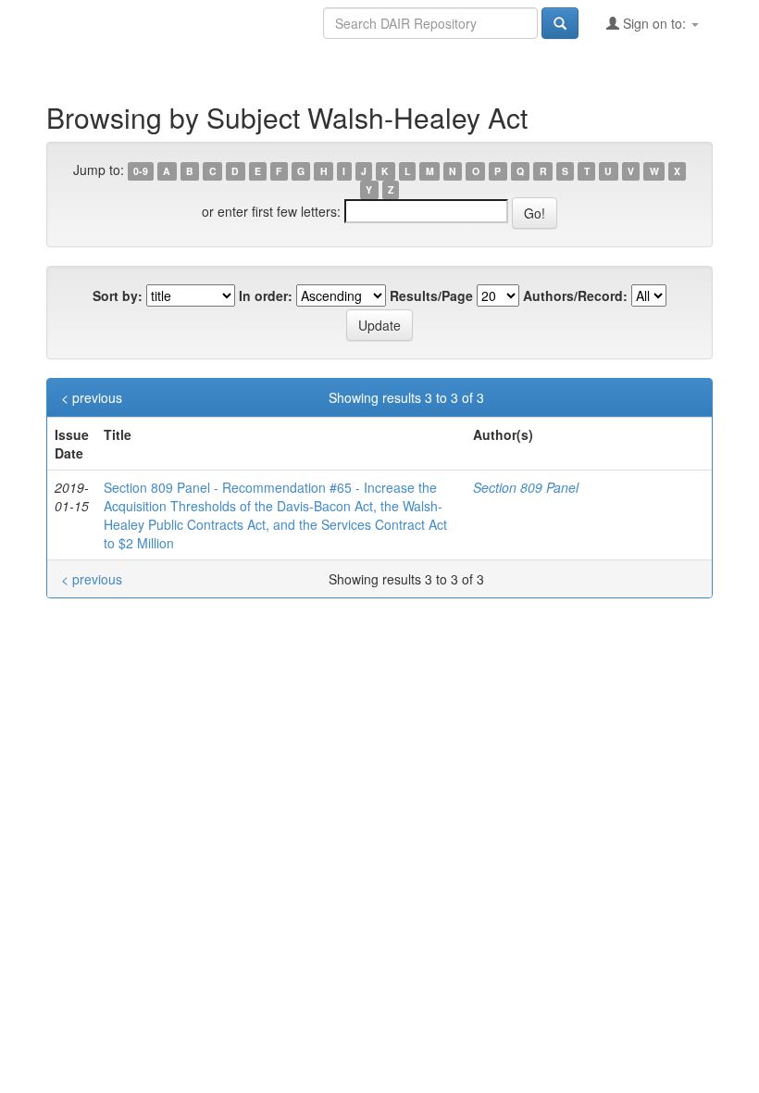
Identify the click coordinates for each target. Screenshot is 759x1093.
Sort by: (118, 295)
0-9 (140, 171)
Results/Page (431, 295)
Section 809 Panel (526, 487)
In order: (265, 295)
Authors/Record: (575, 295)
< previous (91, 397)
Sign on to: (654, 23)
